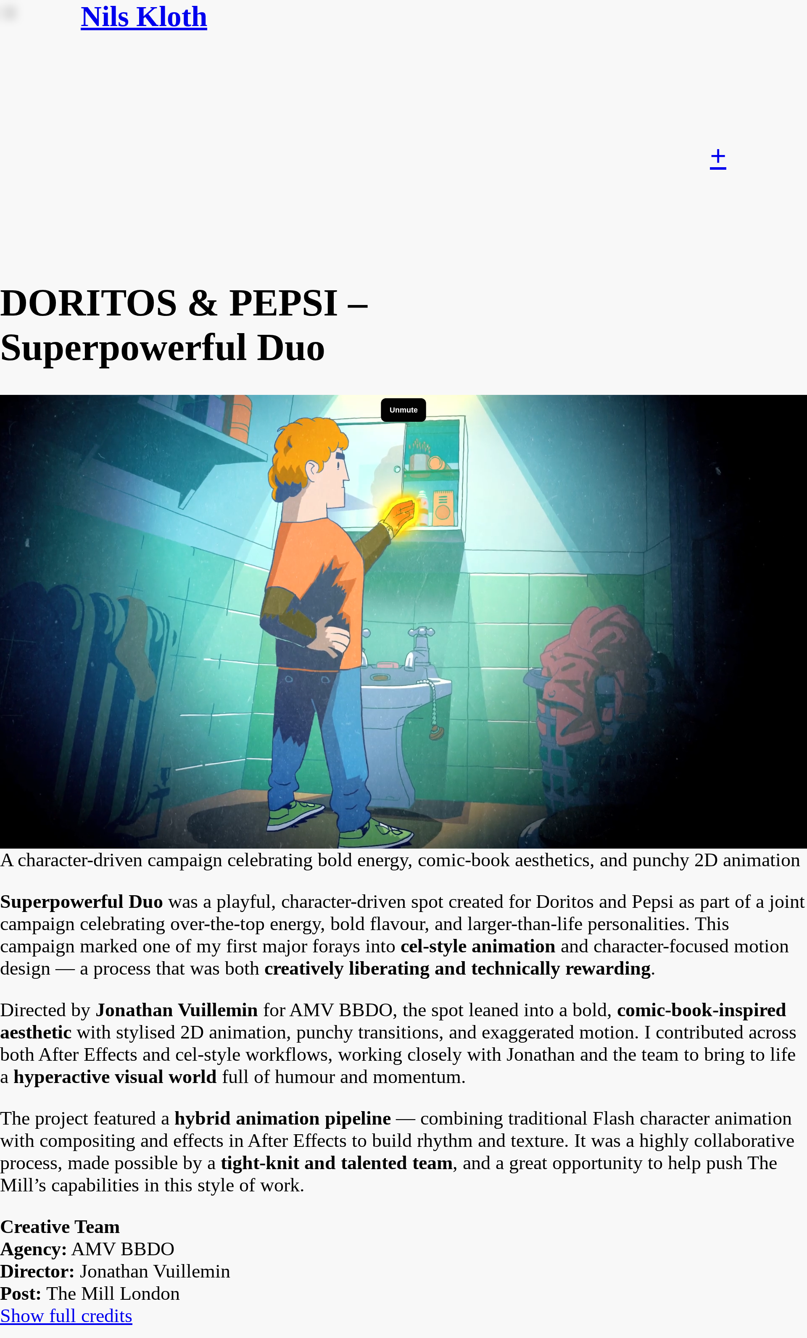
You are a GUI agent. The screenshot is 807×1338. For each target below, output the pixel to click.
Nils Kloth (144, 16)
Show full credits (66, 1315)
